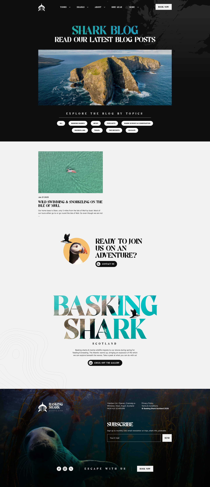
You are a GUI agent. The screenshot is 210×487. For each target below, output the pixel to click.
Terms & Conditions (150, 406)
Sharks (80, 7)
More (132, 7)
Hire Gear (117, 7)
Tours (63, 7)
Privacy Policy (147, 403)
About (98, 7)
